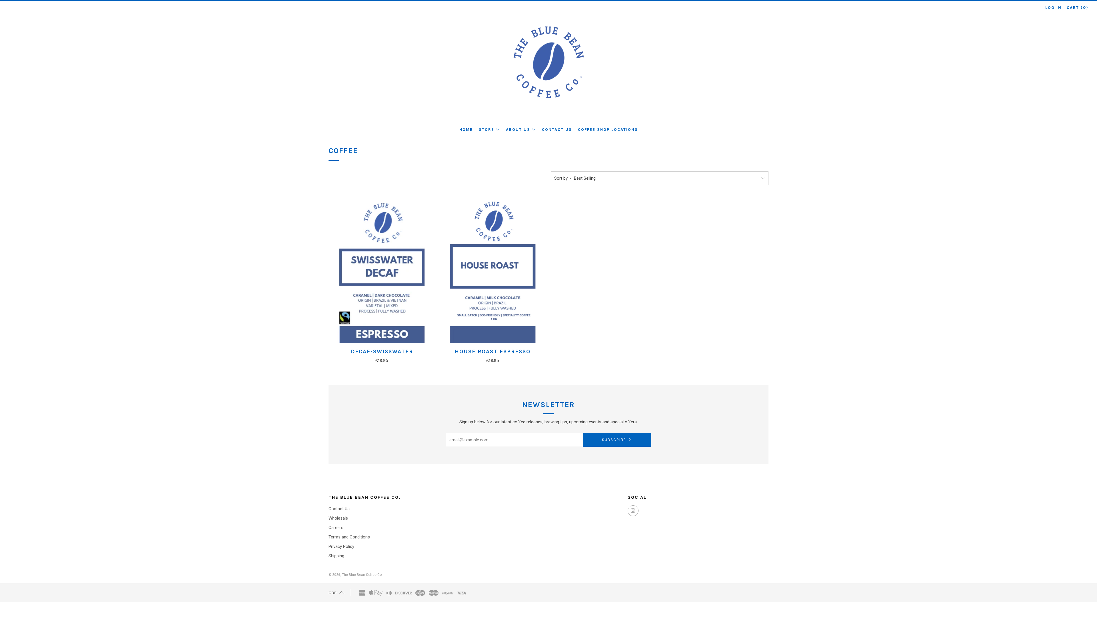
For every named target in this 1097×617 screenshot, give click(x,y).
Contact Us (557, 129)
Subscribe (614, 440)
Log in (1053, 7)
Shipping (336, 555)
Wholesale (338, 518)
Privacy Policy (341, 546)
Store (486, 129)
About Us (518, 129)
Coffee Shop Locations (608, 129)
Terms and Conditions (349, 537)
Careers (336, 527)
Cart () (1077, 7)
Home (466, 129)
